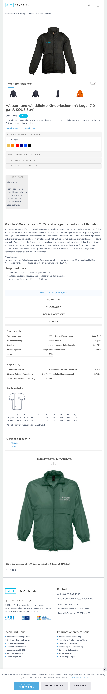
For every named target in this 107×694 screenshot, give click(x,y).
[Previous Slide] (91, 83)
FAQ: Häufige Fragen (67, 657)
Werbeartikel (10, 14)
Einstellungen (54, 686)
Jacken (32, 14)
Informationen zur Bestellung (70, 636)
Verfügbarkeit (53, 307)
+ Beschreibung (12, 128)
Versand (53, 321)
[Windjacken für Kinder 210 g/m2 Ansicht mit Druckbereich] (53, 48)
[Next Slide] (94, 83)
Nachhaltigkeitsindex (53, 314)
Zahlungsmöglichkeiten (68, 650)
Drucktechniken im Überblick (18, 640)
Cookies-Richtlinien (81, 677)
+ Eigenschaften (28, 128)
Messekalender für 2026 (16, 650)
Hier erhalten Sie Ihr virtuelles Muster (73, 640)
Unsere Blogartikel (14, 657)
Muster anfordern (65, 653)
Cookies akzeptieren (26, 685)
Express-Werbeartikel (15, 643)
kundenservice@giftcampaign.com (76, 598)
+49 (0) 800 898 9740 (68, 594)
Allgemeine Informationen (53, 293)
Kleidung (22, 14)
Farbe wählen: (13, 140)
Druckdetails (53, 300)
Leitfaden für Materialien (16, 646)
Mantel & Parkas (44, 14)
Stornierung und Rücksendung (71, 646)
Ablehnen (80, 686)
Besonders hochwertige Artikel (19, 636)
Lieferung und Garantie (68, 643)
